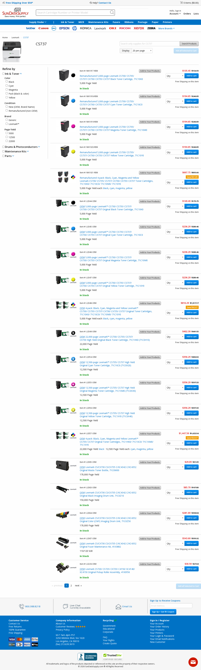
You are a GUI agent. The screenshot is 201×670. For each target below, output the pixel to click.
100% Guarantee (17, 629)
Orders (187, 14)
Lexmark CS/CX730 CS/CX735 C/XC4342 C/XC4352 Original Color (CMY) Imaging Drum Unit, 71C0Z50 (108, 520)
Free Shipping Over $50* (19, 2)
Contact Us (105, 2)
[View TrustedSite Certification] (112, 657)
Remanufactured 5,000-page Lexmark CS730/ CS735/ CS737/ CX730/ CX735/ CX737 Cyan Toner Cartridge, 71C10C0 (111, 103)
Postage (142, 22)
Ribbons (129, 22)
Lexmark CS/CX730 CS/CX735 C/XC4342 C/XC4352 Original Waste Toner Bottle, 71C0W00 (108, 469)
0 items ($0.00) (191, 2)
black (105, 188)
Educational (109, 628)
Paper (155, 22)
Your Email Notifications (162, 638)
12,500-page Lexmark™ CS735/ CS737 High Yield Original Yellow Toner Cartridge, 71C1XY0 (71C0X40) (107, 415)
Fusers (116, 22)
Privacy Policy (63, 629)
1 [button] (66, 585)
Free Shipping (15, 632)
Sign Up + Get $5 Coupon (163, 611)
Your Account (157, 623)
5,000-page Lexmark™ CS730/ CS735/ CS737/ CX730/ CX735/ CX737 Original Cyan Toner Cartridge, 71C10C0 (111, 233)
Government (109, 625)
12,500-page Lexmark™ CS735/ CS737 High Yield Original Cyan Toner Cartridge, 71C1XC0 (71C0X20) (107, 364)
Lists (196, 14)
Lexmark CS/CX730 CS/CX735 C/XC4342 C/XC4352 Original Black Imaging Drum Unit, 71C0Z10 (108, 494)
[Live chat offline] (193, 662)
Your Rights (108, 640)
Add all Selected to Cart (186, 50)
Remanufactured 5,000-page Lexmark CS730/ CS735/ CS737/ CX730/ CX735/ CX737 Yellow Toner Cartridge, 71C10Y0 (112, 154)
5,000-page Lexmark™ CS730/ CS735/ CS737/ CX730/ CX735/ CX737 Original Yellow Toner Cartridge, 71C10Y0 (112, 284)
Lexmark (15, 37)
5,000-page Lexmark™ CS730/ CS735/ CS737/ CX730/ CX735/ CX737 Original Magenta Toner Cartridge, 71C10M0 (114, 259)
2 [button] (71, 585)
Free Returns (15, 626)
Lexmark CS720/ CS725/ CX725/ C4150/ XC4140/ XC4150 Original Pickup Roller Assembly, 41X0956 (107, 570)
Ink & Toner (67, 22)
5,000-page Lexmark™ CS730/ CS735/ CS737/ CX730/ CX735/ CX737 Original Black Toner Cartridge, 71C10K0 (111, 208)
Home (5, 37)
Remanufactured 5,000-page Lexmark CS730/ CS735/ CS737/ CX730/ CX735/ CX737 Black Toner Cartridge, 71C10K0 (111, 77)
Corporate (108, 631)
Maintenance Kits (98, 22)
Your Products (157, 629)
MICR (81, 22)
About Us (60, 623)
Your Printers (156, 632)
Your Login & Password (162, 635)
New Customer (157, 641)
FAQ (105, 637)
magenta (120, 188)
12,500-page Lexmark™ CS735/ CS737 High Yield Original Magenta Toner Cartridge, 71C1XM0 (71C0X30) (108, 389)
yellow (129, 188)
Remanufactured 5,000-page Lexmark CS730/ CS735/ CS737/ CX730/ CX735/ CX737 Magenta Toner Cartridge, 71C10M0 (113, 128)
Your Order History (159, 626)
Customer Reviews (65, 626)
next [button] (77, 585)
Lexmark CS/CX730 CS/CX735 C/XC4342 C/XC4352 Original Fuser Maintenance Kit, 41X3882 (108, 545)
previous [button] (58, 585)
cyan (112, 188)
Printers (167, 22)
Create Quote (110, 643)
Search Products (189, 43)
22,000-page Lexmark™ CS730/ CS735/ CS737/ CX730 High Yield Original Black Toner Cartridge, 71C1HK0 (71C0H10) (115, 338)
